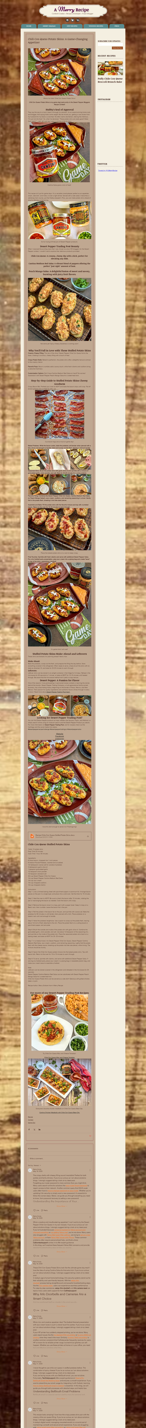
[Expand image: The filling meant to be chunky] (81, 705)
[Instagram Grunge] (67, 20)
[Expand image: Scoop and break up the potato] (59, 459)
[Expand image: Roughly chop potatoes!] (59, 484)
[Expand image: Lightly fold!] (81, 484)
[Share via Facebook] (29, 1129)
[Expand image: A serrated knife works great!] (38, 459)
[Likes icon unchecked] (34, 1210)
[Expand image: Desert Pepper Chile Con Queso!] (38, 484)
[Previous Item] (101, 68)
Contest (30, 1120)
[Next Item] (120, 68)
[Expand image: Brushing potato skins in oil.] (81, 459)
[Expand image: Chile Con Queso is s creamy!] (38, 705)
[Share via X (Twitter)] (34, 1129)
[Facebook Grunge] (78, 20)
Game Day (31, 1123)
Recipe (30, 1117)
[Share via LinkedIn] (39, 1129)
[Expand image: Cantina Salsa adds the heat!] (59, 705)
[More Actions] (90, 1170)
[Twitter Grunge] (72, 20)
